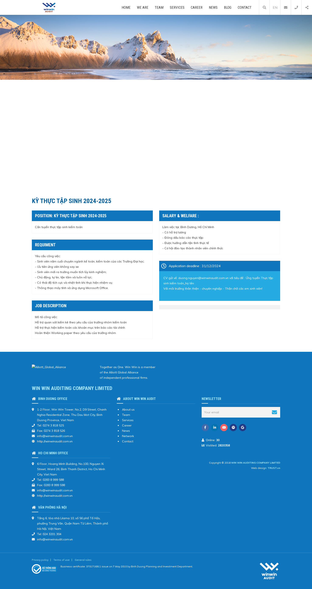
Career (196, 7)
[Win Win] (269, 570)
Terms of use (61, 559)
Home (126, 7)
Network (128, 436)
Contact (245, 7)
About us (128, 409)
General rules (83, 559)
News (213, 7)
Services (177, 7)
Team (159, 7)
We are (142, 7)
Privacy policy (40, 559)
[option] (156, 47)
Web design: (259, 468)
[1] (274, 412)
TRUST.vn (274, 468)
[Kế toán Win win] (49, 7)
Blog (227, 7)
